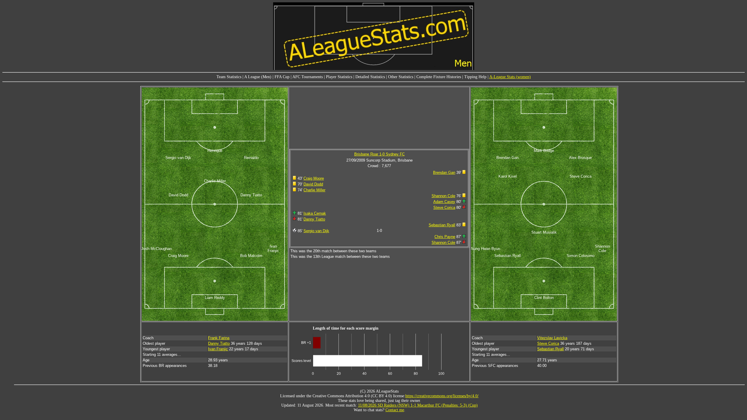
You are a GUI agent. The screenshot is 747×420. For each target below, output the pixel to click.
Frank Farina (218, 338)
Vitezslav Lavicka (552, 338)
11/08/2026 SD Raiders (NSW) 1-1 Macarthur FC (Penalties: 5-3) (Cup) (418, 405)
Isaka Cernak (314, 213)
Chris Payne (444, 237)
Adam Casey (444, 202)
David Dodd (313, 184)
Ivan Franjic (218, 349)
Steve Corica (444, 207)
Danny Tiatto (314, 219)
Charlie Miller (314, 190)
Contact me (394, 410)
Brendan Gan (444, 172)
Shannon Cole (443, 196)
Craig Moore (313, 178)
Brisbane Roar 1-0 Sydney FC (379, 154)
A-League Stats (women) (510, 77)
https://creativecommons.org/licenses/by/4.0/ (442, 396)
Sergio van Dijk (316, 231)
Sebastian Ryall (442, 225)
